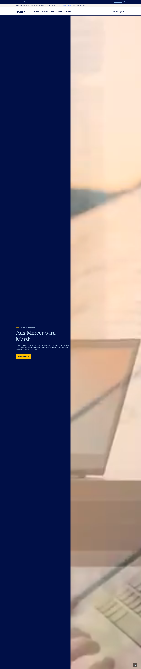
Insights (45, 12)
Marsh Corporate (20, 5)
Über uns (68, 12)
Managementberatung (79, 5)
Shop (52, 12)
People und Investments (65, 5)
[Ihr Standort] (120, 11)
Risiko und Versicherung (33, 5)
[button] (125, 2)
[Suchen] (124, 11)
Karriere (59, 12)
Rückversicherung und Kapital (49, 5)
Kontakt (115, 11)
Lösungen (36, 12)
